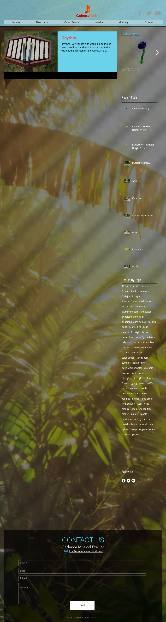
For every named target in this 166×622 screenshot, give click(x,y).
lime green (147, 398)
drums (125, 373)
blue (145, 326)
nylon (125, 429)
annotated (146, 311)
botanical (127, 332)
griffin (150, 383)
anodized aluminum (133, 316)
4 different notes (142, 286)
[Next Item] (157, 52)
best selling (135, 326)
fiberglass (127, 378)
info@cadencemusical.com (86, 551)
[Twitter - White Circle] (128, 480)
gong (134, 383)
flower (149, 378)
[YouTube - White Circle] (133, 480)
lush (139, 403)
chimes (126, 347)
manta (143, 413)
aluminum (141, 306)
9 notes (134, 291)
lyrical (147, 403)
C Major (126, 296)
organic (143, 429)
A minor (144, 291)
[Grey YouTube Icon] (157, 13)
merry (146, 419)
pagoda (136, 434)
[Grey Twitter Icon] (148, 13)
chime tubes (147, 342)
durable (142, 373)
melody (138, 419)
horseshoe (127, 393)
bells (124, 326)
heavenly (134, 388)
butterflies (127, 337)
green (142, 383)
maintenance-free (142, 408)
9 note (125, 291)
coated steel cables (141, 347)
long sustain (128, 403)
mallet (125, 413)
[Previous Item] (126, 52)
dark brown (139, 362)
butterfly (139, 337)
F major (136, 296)
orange (133, 429)
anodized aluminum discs (136, 321)
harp (124, 388)
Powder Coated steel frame (136, 301)
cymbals (126, 362)
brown (145, 332)
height (144, 388)
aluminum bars (130, 311)
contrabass (142, 357)
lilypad (136, 398)
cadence (150, 337)
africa (125, 306)
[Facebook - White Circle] (123, 480)
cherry (135, 342)
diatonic (148, 367)
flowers (126, 383)
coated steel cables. (132, 352)
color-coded (128, 357)
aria (154, 321)
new (151, 424)
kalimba (126, 398)
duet (133, 373)
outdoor (126, 434)
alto (132, 306)
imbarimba (141, 393)
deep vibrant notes (132, 367)
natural (143, 424)
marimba (127, 419)
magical (126, 408)
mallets (134, 413)
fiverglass (139, 378)
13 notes (126, 286)
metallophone (129, 424)
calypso (126, 342)
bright (137, 332)
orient (152, 429)
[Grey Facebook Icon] (139, 13)
